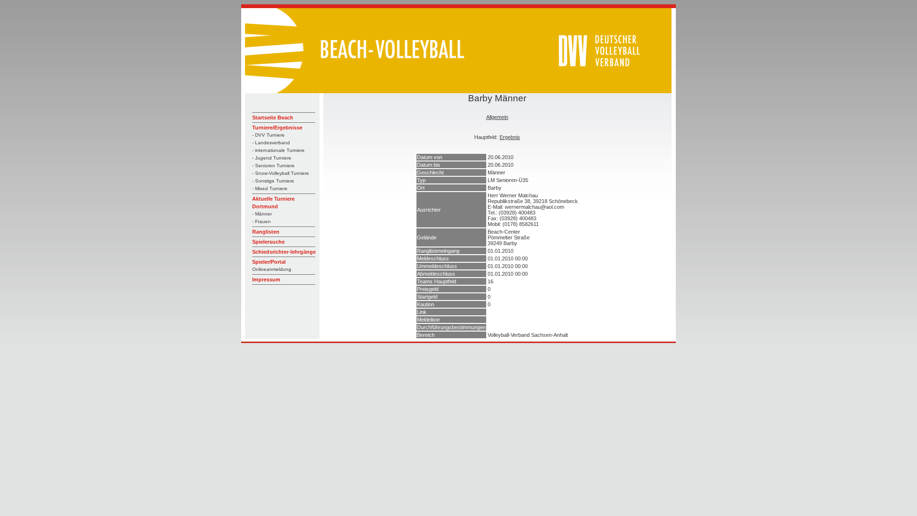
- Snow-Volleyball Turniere (280, 173)
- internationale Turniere (278, 150)
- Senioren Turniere (273, 165)
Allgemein (497, 117)
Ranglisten (265, 232)
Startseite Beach (272, 117)
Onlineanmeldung (271, 269)
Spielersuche (268, 242)
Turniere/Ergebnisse (277, 127)
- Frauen (261, 221)
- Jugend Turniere (271, 158)
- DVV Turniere (268, 135)
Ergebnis (510, 137)
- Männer (262, 213)
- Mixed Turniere (270, 188)
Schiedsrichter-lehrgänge (284, 252)
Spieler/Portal (269, 262)
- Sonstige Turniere (273, 180)
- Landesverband (271, 142)
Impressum (266, 279)
